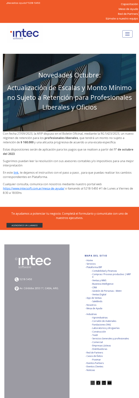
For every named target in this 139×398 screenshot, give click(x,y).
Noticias (91, 370)
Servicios (91, 263)
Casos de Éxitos (95, 356)
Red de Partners (128, 14)
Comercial (97, 342)
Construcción (99, 331)
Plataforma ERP (94, 267)
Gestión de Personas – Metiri (107, 290)
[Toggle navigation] (127, 34)
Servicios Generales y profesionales (110, 338)
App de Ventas (94, 297)
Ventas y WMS (99, 280)
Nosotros (91, 304)
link (16, 173)
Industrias (92, 314)
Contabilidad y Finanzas (104, 270)
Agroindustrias (100, 317)
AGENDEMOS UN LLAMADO (25, 225)
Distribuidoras (99, 349)
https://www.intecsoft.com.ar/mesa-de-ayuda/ (33, 188)
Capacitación (129, 4)
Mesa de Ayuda (128, 9)
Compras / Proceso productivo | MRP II (111, 275)
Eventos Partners (95, 363)
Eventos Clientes (95, 366)
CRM (94, 287)
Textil (95, 335)
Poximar (96, 359)
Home (90, 260)
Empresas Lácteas (101, 345)
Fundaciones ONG (101, 324)
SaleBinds (97, 301)
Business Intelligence (102, 283)
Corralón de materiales (104, 321)
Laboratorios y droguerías (105, 328)
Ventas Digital (99, 294)
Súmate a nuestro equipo (122, 18)
